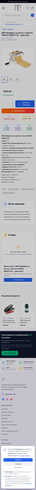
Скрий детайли (18, 467)
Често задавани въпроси (9, 431)
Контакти (4, 434)
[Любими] (27, 8)
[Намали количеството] (4, 104)
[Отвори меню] (3, 8)
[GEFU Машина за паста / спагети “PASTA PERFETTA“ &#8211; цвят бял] (4, 79)
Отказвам (18, 464)
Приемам (18, 460)
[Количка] (32, 8)
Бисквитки (4, 428)
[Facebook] (3, 399)
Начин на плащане (7, 412)
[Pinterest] (11, 399)
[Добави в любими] (14, 302)
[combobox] (18, 15)
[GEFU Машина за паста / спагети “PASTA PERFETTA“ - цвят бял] (18, 80)
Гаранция (4, 418)
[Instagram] (7, 399)
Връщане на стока (7, 421)
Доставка (4, 409)
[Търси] (32, 15)
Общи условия (5, 348)
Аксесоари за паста (27, 189)
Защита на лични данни (9, 425)
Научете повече (25, 455)
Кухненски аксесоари (9, 193)
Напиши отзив (19, 280)
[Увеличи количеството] (12, 104)
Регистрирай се (10, 353)
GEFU (8, 29)
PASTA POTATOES (14, 189)
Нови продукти (6, 443)
